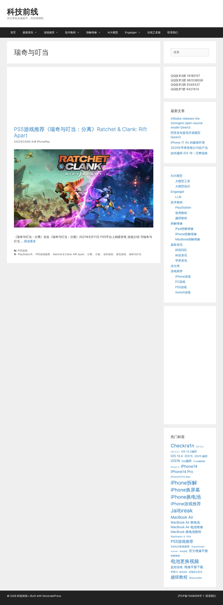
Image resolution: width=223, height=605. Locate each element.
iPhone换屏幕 (185, 490)
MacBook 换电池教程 (186, 532)
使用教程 (181, 213)
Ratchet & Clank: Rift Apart (68, 254)
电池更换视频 (185, 561)
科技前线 (22, 11)
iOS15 (189, 456)
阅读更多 (30, 241)
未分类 (175, 266)
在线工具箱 (153, 32)
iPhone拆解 (184, 483)
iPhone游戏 (183, 276)
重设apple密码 (195, 578)
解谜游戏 (183, 572)
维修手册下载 (193, 567)
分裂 (97, 254)
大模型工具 (182, 181)
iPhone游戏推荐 (186, 503)
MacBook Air (182, 517)
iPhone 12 (175, 467)
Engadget (131, 32)
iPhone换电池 (186, 497)
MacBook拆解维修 (187, 239)
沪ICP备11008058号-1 (191, 596)
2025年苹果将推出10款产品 (189, 147)
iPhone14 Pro (182, 471)
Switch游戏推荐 (180, 546)
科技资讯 (181, 255)
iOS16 (175, 461)
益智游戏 (177, 567)
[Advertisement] (83, 100)
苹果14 (174, 571)
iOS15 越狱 (200, 456)
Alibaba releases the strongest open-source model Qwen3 (187, 123)
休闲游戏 (183, 551)
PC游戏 (180, 281)
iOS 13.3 (199, 447)
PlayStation (183, 207)
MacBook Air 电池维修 (187, 527)
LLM (178, 197)
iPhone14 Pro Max (180, 476)
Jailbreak (182, 510)
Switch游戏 (183, 292)
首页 (13, 32)
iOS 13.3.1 (175, 452)
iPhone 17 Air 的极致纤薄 (188, 142)
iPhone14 (189, 466)
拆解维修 (91, 32)
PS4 (189, 536)
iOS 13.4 (177, 456)
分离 (89, 254)
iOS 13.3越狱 (189, 451)
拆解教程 (175, 555)
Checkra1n (182, 446)
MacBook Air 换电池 (185, 522)
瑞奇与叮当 (135, 254)
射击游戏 (121, 254)
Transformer (198, 546)
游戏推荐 (49, 32)
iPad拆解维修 (184, 228)
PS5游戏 (22, 250)
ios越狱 (187, 461)
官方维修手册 (198, 551)
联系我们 (172, 32)
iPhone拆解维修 (186, 234)
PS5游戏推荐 (43, 254)
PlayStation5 (25, 254)
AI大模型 (113, 32)
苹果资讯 (181, 260)
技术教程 (70, 32)
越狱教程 (181, 218)
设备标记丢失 (195, 571)
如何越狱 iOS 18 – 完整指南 (189, 153)
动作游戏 (108, 254)
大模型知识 (182, 186)
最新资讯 (28, 32)
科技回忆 (181, 250)
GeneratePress (52, 596)
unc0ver (174, 551)
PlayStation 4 (178, 536)
